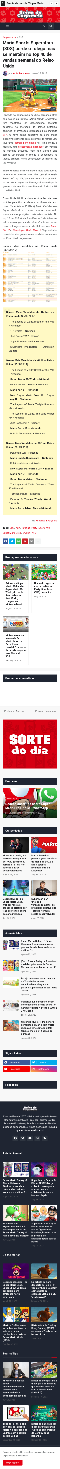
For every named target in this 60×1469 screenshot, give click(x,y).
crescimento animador (31, 146)
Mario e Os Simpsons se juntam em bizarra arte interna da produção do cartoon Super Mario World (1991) (14, 1333)
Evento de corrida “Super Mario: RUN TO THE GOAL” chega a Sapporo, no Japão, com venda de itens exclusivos (26, 4)
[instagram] (37, 1138)
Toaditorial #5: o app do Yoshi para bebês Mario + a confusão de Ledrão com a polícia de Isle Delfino (15, 1429)
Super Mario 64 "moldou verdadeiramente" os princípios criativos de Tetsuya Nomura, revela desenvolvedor (43, 906)
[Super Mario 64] (44, 888)
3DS (21, 37)
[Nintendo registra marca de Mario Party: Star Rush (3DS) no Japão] (44, 572)
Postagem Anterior (14, 711)
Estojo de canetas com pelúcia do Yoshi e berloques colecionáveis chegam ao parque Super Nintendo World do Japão (39, 984)
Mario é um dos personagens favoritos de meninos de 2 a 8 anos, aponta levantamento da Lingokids (44, 863)
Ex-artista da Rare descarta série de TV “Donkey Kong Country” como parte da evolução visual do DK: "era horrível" (44, 1289)
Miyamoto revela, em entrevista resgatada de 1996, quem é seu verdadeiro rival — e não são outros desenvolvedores (14, 863)
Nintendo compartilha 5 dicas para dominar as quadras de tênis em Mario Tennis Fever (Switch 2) (44, 1386)
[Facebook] (5, 541)
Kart (18, 528)
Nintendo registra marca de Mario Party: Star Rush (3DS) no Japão (44, 588)
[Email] (31, 541)
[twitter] (23, 1138)
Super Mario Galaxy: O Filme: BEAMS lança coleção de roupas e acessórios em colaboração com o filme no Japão (43, 1188)
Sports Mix (44, 528)
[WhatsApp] (18, 541)
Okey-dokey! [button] (12, 1462)
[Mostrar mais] (38, 541)
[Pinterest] (25, 541)
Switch (26, 533)
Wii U (34, 533)
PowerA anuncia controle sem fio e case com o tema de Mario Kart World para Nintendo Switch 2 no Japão (39, 1006)
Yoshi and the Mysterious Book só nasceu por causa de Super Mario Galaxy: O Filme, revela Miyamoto (16, 1229)
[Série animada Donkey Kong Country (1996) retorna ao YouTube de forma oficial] (44, 1314)
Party (34, 528)
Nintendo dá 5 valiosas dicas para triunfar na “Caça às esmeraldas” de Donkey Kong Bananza (43, 1429)
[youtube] (30, 1138)
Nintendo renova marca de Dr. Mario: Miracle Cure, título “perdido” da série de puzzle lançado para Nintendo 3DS (16, 646)
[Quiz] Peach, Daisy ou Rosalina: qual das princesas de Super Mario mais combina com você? (38, 964)
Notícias (26, 528)
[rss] (45, 1138)
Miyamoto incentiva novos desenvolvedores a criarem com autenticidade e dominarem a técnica (14, 1388)
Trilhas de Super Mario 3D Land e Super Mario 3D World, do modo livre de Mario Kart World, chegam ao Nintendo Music (15, 594)
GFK (5, 134)
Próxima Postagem (45, 711)
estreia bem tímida (25, 142)
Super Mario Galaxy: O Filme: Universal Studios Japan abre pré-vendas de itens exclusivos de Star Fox (38, 946)
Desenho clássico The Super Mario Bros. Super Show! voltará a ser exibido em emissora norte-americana (15, 1289)
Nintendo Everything (46, 520)
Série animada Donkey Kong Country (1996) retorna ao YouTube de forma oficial (43, 1330)
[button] (52, 3)
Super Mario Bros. (12, 533)
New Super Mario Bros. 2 (26, 230)
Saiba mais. (22, 1455)
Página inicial (9, 37)
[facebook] (15, 1138)
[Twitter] (12, 541)
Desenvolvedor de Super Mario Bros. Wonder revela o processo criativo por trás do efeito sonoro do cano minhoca (15, 906)
